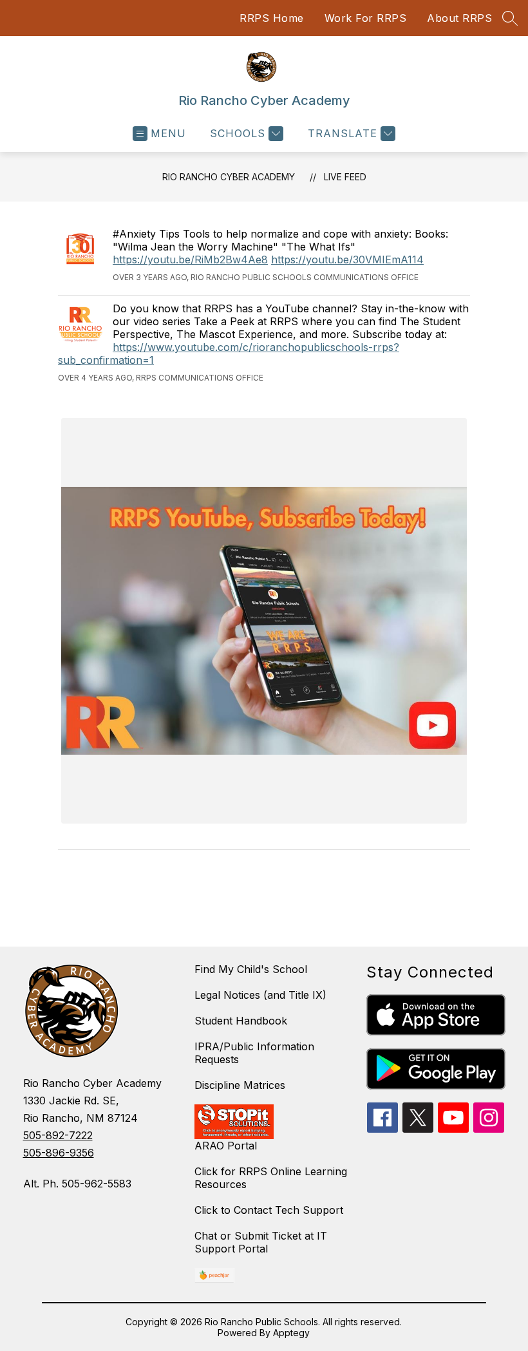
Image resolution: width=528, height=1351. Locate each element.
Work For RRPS (366, 18)
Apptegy (291, 1332)
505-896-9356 (58, 1152)
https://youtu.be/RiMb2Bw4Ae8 (190, 259)
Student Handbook (240, 1020)
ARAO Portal (225, 1145)
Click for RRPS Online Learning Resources (270, 1178)
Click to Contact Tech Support (268, 1210)
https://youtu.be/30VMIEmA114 (347, 259)
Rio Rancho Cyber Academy (228, 176)
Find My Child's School (250, 969)
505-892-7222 (58, 1135)
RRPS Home (272, 18)
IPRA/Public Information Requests (254, 1053)
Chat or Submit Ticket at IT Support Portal (260, 1242)
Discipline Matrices (239, 1085)
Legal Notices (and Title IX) (260, 994)
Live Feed (345, 176)
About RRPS (459, 18)
